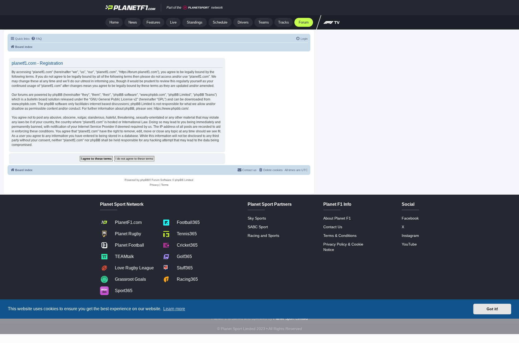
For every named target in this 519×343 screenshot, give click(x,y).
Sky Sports (257, 218)
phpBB (144, 179)
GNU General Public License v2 (113, 99)
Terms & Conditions (340, 235)
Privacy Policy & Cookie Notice (343, 247)
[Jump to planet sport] (196, 8)
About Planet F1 (337, 218)
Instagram (410, 235)
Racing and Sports (263, 235)
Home (114, 22)
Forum (304, 22)
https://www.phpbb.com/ (171, 108)
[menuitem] (36, 38)
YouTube (409, 244)
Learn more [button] (174, 308)
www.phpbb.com (24, 104)
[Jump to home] (130, 7)
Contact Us (332, 227)
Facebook (410, 218)
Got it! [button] (492, 309)
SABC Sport (258, 227)
